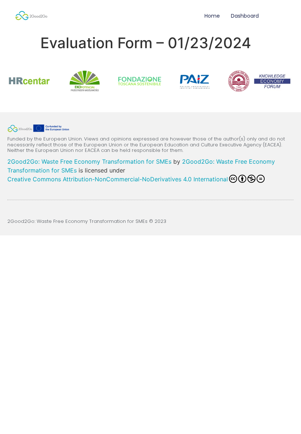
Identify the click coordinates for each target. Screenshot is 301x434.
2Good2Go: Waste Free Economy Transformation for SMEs (89, 161)
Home (212, 15)
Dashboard (245, 15)
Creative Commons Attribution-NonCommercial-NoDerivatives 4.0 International (117, 179)
